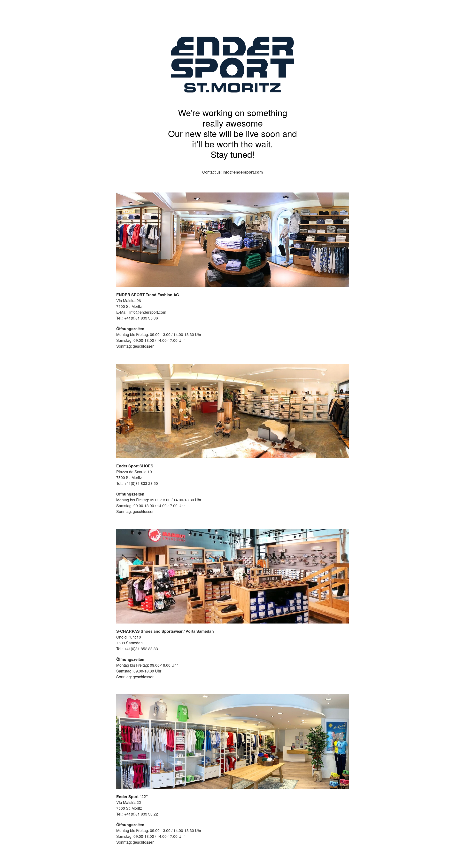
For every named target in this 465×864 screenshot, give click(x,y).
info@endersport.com (243, 172)
